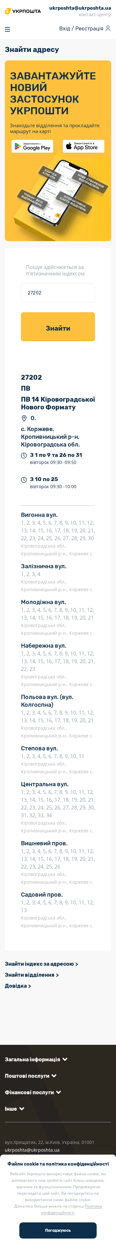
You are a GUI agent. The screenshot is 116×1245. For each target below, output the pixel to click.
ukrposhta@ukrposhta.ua (32, 1150)
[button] (35, 1059)
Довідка (16, 986)
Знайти (58, 328)
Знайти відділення (29, 975)
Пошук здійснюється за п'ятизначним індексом (55, 270)
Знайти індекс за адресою (39, 964)
